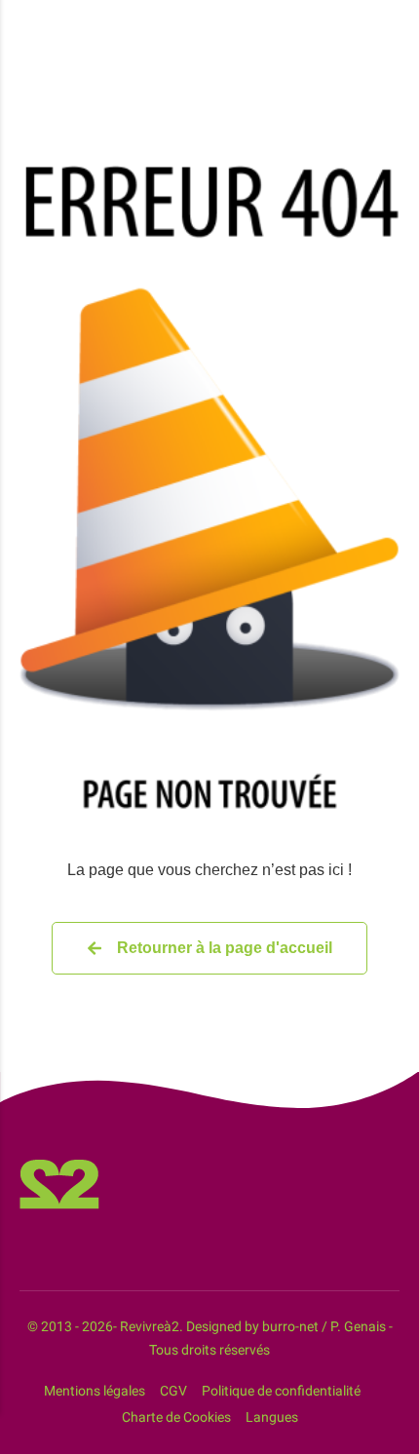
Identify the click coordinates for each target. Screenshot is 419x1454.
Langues (272, 1417)
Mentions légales (94, 1390)
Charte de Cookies (176, 1417)
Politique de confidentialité (281, 1390)
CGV (173, 1390)
